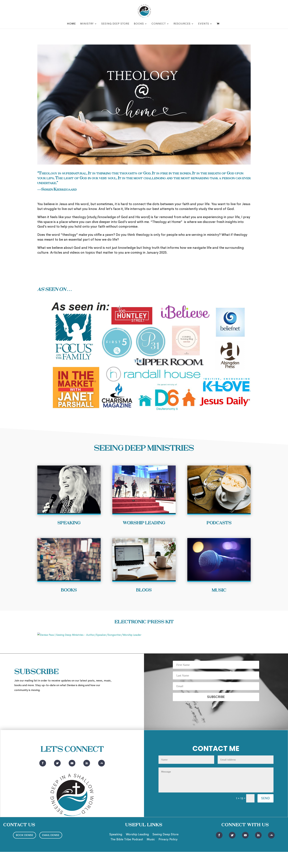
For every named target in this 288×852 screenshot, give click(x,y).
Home (71, 24)
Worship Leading (137, 834)
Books (139, 24)
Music (151, 839)
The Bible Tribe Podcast (126, 839)
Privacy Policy (168, 839)
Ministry (87, 24)
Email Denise (50, 835)
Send (265, 798)
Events (203, 24)
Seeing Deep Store (115, 24)
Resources (182, 24)
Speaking (115, 834)
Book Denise (24, 835)
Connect (159, 24)
